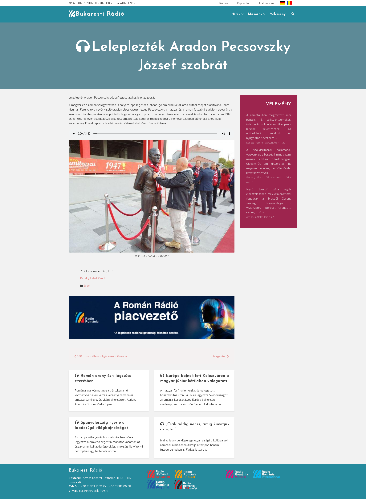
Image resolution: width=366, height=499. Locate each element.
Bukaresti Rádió (100, 14)
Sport (86, 286)
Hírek (235, 14)
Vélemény (278, 14)
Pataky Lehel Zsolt (92, 278)
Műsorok (255, 14)
